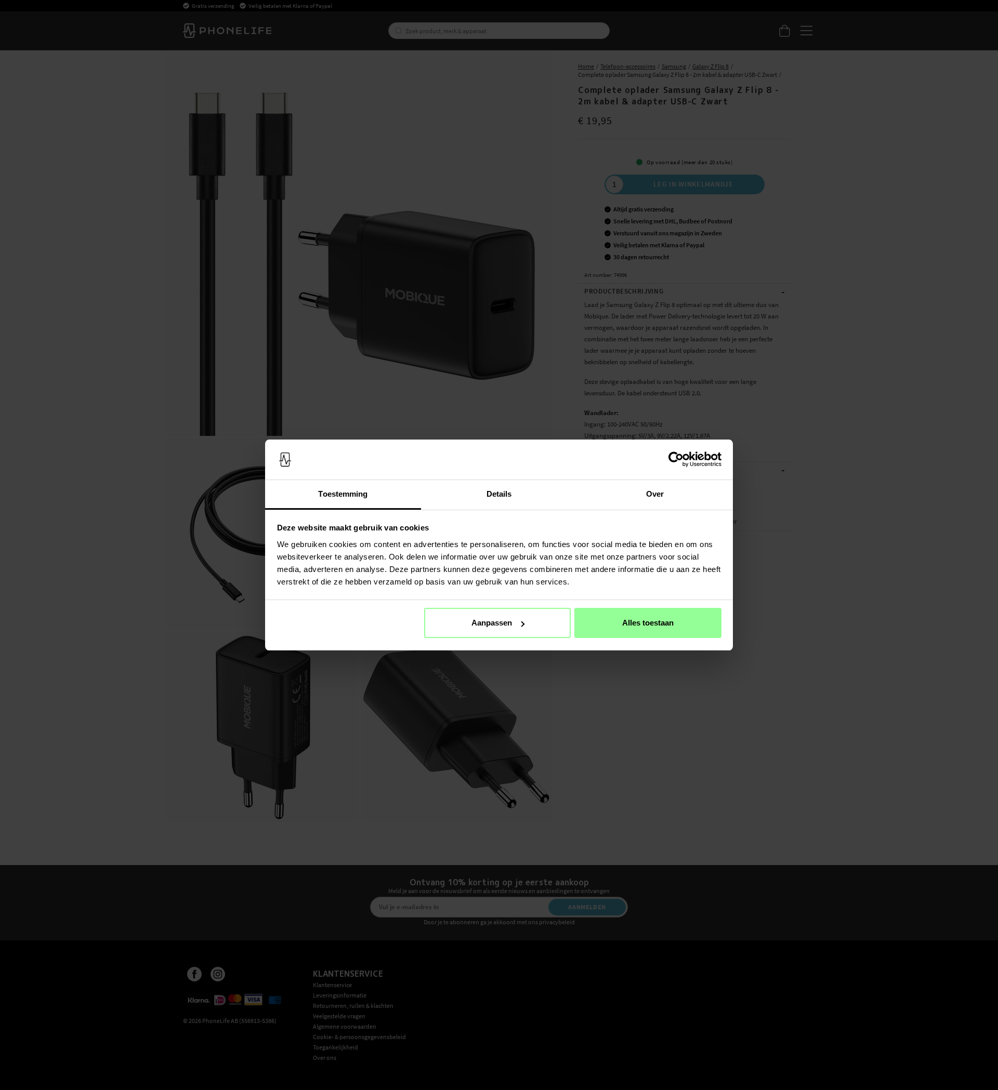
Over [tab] (655, 493)
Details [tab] (499, 493)
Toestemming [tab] (342, 493)
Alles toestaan (648, 622)
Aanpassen (491, 622)
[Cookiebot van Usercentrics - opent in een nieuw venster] (676, 460)
